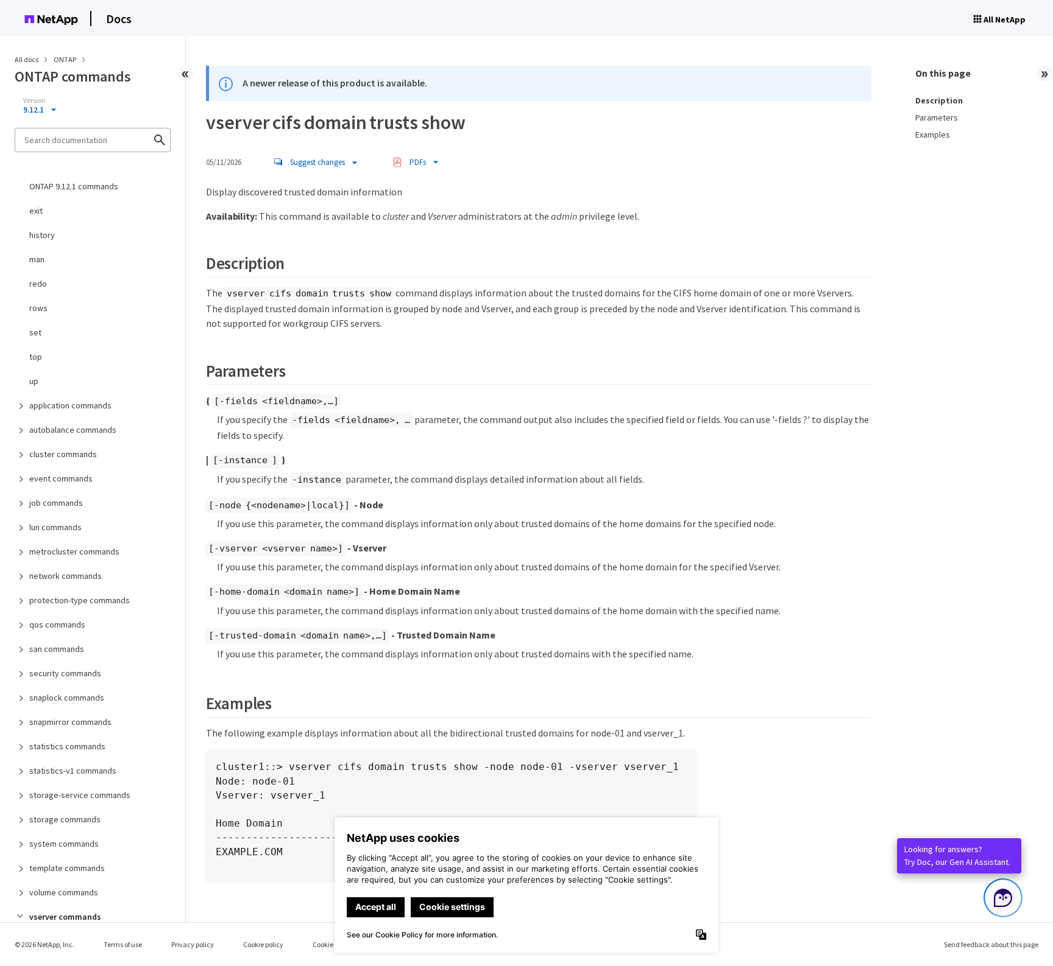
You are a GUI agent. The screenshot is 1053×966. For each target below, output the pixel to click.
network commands (65, 575)
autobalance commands (72, 429)
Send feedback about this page (991, 944)
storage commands (65, 819)
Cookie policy (263, 944)
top (35, 356)
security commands (65, 673)
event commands (61, 478)
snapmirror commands (70, 721)
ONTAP (65, 59)
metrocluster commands (74, 551)
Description (939, 100)
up (33, 381)
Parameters (936, 117)
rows (38, 308)
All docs (26, 59)
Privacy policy (192, 944)
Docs (119, 18)
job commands (56, 502)
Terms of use (123, 944)
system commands (64, 843)
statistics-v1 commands (72, 770)
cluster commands (63, 454)
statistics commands (67, 746)
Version (34, 100)
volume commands (63, 892)
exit (36, 210)
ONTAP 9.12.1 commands (73, 186)
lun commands (55, 527)
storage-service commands (79, 794)
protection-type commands (79, 600)
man (36, 259)
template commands (67, 868)
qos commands (57, 624)
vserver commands (65, 916)
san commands (56, 648)
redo (38, 283)
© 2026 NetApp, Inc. (44, 944)
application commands (70, 405)
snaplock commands (66, 697)
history (42, 234)
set (35, 332)
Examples (932, 134)
